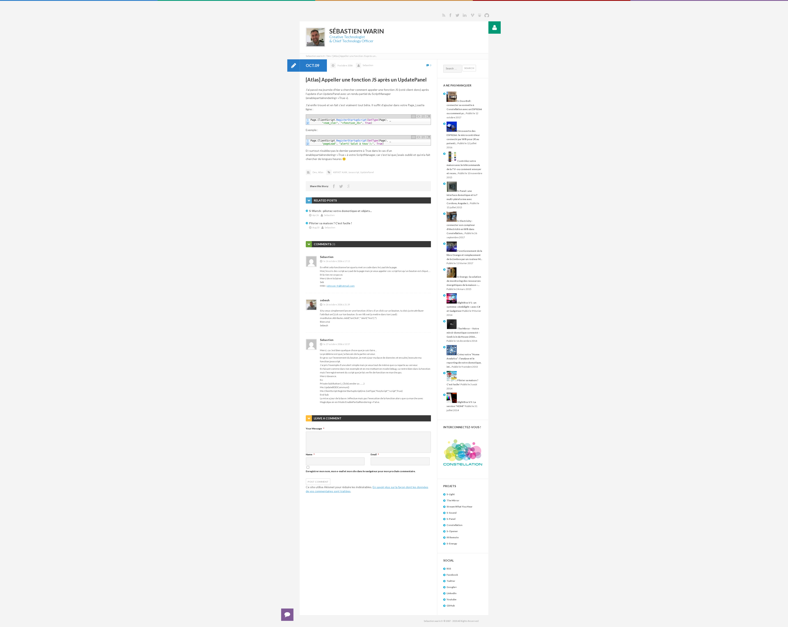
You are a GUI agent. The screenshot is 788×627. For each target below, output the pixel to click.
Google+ (452, 587)
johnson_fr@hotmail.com (341, 285)
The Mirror (453, 500)
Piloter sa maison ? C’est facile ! (330, 223)
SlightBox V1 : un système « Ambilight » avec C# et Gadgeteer (463, 306)
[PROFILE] (494, 27)
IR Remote (453, 537)
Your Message (314, 428)
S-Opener (452, 531)
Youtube (451, 599)
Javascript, (354, 172)
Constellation (454, 525)
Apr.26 (315, 215)
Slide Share (479, 15)
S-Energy (452, 543)
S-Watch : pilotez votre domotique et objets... (340, 211)
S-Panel (451, 518)
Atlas (320, 172)
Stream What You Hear (459, 506)
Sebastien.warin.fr (315, 56)
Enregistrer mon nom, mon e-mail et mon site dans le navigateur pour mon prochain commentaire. (361, 471)
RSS (443, 15)
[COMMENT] (287, 615)
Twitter (457, 15)
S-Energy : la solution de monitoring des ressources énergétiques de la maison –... (464, 280)
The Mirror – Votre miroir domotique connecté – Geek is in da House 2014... (463, 332)
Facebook (450, 15)
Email (374, 454)
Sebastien (368, 65)
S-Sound (451, 512)
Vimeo (472, 15)
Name (309, 454)
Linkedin (464, 15)
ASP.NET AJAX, (340, 172)
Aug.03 (315, 227)
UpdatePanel (367, 172)
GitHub (451, 605)
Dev (329, 56)
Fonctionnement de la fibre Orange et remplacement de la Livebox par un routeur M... (464, 255)
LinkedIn (451, 593)
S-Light (451, 494)
